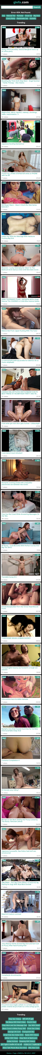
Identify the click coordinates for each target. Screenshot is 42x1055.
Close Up (28, 16)
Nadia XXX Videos (31, 1035)
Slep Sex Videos (15, 1019)
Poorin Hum (31, 1022)
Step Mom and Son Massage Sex (14, 1025)
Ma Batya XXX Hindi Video (15, 1022)
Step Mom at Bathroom (28, 1038)
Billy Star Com (34, 1048)
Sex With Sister (34, 1025)
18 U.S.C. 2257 (29, 1053)
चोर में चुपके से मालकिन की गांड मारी (11, 1044)
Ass (3, 16)
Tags (14, 1053)
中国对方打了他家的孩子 (32, 1044)
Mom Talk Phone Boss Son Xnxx (15, 1048)
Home (9, 1053)
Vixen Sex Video (33, 1028)
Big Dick (37, 16)
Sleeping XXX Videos (27, 1041)
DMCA (20, 1053)
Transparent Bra (28, 1032)
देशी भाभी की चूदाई (28, 1019)
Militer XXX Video (11, 1038)
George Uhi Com (14, 1032)
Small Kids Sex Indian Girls (13, 1035)
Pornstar (20, 16)
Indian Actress (12, 1041)
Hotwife (33, 18)
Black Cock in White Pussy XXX (14, 1028)
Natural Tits (11, 16)
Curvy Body (10, 18)
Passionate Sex (22, 18)
